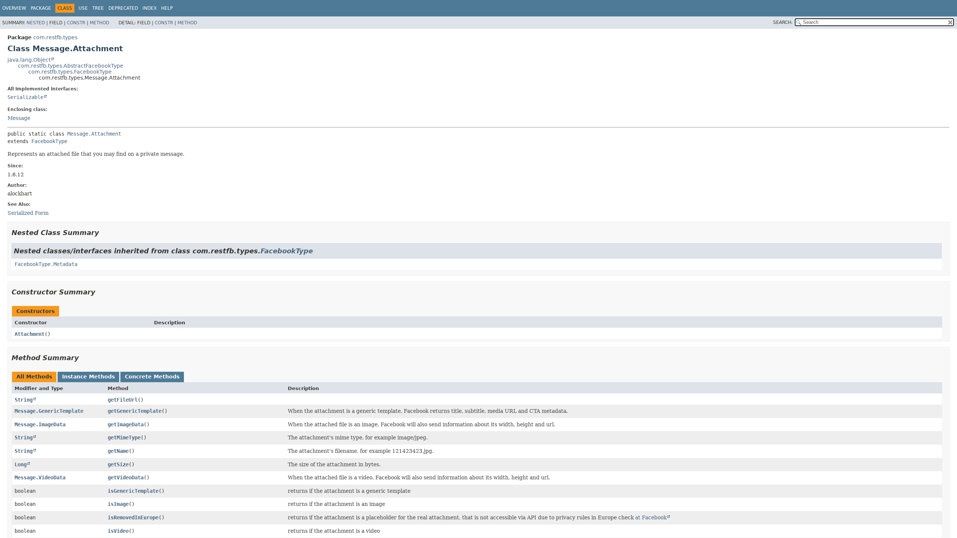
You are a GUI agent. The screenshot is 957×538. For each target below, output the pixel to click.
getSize (118, 464)
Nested (36, 22)
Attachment (29, 334)
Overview (14, 8)
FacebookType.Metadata (46, 264)
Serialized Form (28, 213)
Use (83, 8)
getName (118, 451)
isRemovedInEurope (133, 517)
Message (18, 118)
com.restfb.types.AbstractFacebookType (70, 66)
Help (167, 8)
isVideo (118, 531)
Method (99, 22)
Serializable (25, 97)
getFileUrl (123, 400)
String (24, 400)
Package (41, 8)
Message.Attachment (94, 134)
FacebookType (49, 141)
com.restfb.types (55, 37)
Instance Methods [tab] (88, 377)
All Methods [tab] (34, 377)
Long (21, 464)
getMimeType (124, 437)
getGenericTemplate (134, 411)
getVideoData (126, 477)
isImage (118, 504)
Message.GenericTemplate (49, 411)
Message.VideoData (40, 477)
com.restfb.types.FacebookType (70, 72)
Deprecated (123, 8)
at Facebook (651, 517)
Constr (76, 22)
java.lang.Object (28, 60)
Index (149, 8)
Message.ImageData (40, 424)
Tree (98, 8)
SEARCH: (783, 22)
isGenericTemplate (133, 491)
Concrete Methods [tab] (152, 377)
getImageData (126, 424)
